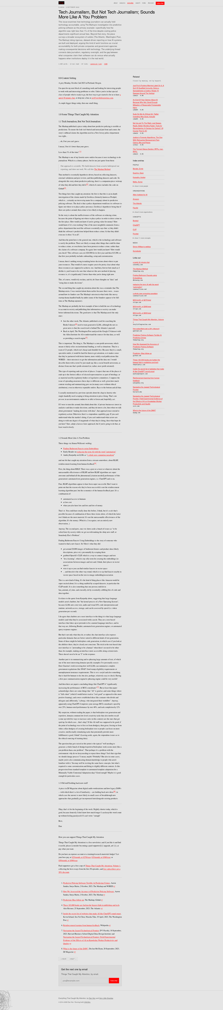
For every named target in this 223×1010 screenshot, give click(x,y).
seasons (122, 3)
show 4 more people (141, 186)
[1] (80, 151)
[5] (86, 337)
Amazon (136, 199)
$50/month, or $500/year (68, 860)
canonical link (96, 64)
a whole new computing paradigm (100, 455)
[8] (114, 791)
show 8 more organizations (143, 212)
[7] (98, 687)
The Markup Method (102, 169)
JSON (105, 64)
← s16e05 (63, 959)
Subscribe (113, 980)
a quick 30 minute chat (141, 262)
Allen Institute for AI (140, 194)
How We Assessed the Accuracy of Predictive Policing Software (88, 891)
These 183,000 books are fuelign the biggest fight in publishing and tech (91, 905)
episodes (130, 3)
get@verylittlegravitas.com (102, 97)
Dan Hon (92, 998)
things (61, 3)
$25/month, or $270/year (81, 857)
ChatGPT (136, 225)
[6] (95, 463)
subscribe (160, 3)
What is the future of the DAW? (75, 948)
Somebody (137, 251)
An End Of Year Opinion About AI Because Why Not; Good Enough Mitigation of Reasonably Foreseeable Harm (147, 103)
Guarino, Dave (138, 173)
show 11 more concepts (142, 238)
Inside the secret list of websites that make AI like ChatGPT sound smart (92, 913)
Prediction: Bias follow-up (73, 900)
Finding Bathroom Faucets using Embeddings (81, 448)
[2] (87, 184)
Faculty (135, 207)
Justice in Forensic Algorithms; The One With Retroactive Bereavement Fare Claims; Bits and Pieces (147, 140)
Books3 (135, 220)
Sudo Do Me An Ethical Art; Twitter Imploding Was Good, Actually (146, 115)
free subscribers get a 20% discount (146, 328)
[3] (65, 188)
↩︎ (114, 886)
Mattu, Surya (137, 181)
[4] (76, 324)
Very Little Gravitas (106, 998)
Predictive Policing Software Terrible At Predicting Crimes (86, 883)
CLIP (135, 229)
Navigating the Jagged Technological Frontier (81, 930)
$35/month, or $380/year (101, 857)
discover (151, 3)
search (138, 3)
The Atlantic (137, 203)
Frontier (136, 233)
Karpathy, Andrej (139, 177)
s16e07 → (73, 959)
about (116, 3)
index (144, 3)
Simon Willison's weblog (142, 246)
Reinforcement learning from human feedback (81, 925)
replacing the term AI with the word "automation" (96, 451)
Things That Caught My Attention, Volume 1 (102, 865)
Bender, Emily (138, 168)
